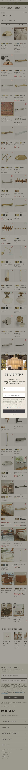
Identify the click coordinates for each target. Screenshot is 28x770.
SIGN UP (14, 411)
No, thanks (14, 414)
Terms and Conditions (18, 407)
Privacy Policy (8, 407)
